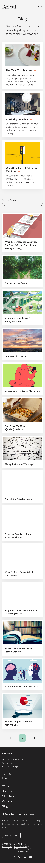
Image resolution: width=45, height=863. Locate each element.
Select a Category (10, 200)
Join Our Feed (11, 835)
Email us (6, 777)
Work (5, 786)
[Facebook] (14, 857)
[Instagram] (19, 857)
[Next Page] (32, 738)
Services (7, 791)
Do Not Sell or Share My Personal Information (22, 850)
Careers (7, 801)
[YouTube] (30, 857)
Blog (5, 806)
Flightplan (7, 846)
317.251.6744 (7, 773)
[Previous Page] (12, 738)
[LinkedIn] (25, 857)
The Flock (8, 796)
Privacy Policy (20, 846)
